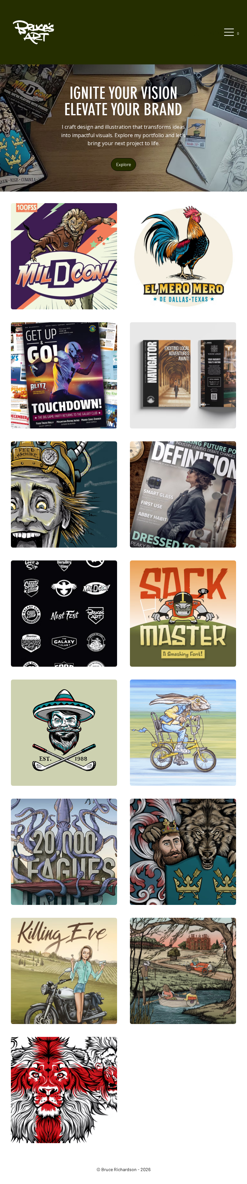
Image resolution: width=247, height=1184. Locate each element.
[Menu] (229, 32)
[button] (238, 32)
